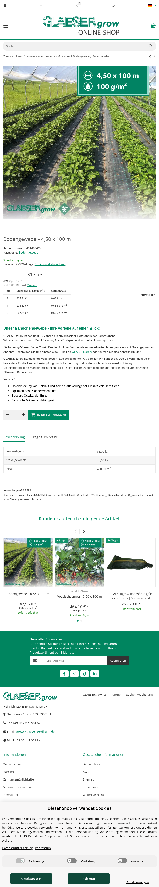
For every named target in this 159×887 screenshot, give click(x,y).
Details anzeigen (137, 882)
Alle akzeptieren (31, 878)
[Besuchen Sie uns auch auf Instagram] (74, 673)
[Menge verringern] (7, 415)
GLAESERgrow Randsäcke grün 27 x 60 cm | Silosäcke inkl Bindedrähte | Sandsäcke (131, 598)
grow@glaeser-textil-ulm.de (35, 732)
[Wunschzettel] (113, 5)
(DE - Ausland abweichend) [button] (50, 264)
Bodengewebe (28, 252)
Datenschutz (91, 764)
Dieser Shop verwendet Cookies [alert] (79, 808)
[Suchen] (152, 46)
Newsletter (10, 795)
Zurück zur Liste (12, 56)
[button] (41, 6)
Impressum (91, 787)
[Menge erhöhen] (23, 415)
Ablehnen (89, 878)
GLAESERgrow (82, 351)
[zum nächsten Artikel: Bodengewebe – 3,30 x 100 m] (150, 56)
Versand (32, 285)
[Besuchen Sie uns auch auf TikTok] (84, 673)
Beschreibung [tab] (14, 437)
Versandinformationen (19, 787)
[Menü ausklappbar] (5, 25)
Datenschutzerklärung (102, 644)
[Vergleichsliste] (77, 5)
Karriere (9, 772)
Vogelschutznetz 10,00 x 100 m (79, 596)
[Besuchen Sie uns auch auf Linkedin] (94, 673)
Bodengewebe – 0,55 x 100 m (28, 594)
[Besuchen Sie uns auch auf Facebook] (64, 673)
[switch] (20, 860)
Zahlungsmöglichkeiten (19, 779)
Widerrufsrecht (93, 795)
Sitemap (88, 779)
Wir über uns (12, 764)
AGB (86, 772)
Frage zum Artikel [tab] (45, 437)
